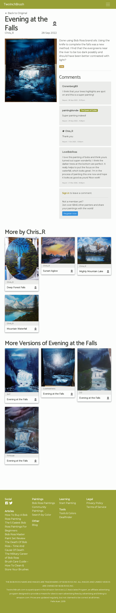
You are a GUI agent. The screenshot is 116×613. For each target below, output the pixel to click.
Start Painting (67, 503)
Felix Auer (55, 601)
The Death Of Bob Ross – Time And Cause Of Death (16, 546)
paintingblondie (70, 110)
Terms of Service (96, 507)
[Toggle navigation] (108, 4)
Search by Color (41, 514)
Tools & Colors (67, 513)
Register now (70, 213)
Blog (35, 525)
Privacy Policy (94, 503)
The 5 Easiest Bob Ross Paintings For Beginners (16, 526)
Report (64, 100)
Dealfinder (65, 517)
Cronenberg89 (70, 86)
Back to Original (17, 13)
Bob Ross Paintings (43, 503)
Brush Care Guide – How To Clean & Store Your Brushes (16, 565)
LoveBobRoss (69, 152)
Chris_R (9, 32)
